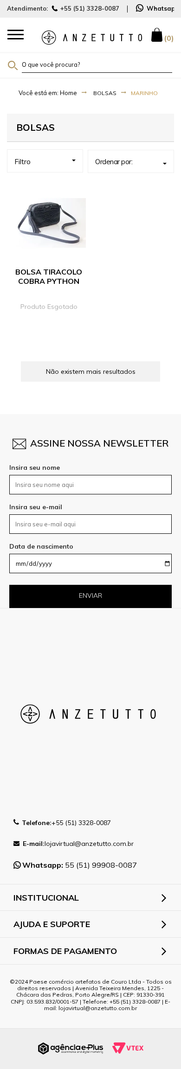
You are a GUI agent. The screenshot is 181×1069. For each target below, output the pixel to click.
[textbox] (97, 64)
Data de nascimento (41, 546)
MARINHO (144, 93)
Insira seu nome (34, 467)
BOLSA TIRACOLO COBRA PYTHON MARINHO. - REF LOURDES (48, 285)
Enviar (90, 595)
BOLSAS (104, 93)
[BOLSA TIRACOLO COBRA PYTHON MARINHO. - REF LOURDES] (49, 223)
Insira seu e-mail (35, 507)
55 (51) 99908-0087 (79, 865)
